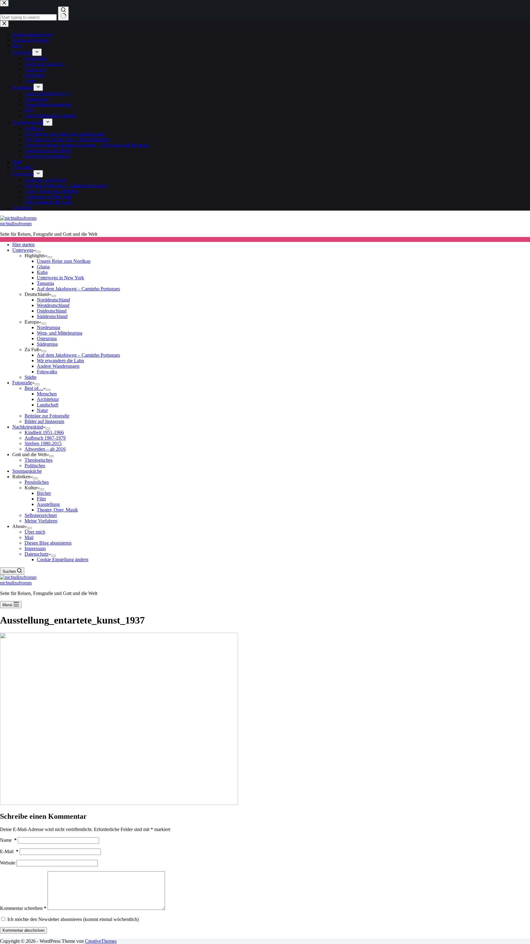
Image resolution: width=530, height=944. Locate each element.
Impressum (35, 548)
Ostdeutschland (52, 310)
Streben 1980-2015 (43, 443)
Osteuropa (47, 338)
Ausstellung (48, 504)
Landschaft (47, 404)
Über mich (35, 531)
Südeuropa (47, 344)
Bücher (44, 493)
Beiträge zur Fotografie (47, 415)
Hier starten (23, 244)
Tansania (45, 283)
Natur (42, 410)
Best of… (34, 388)
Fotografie (22, 382)
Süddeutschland (52, 316)
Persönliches (37, 482)
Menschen (47, 393)
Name (8, 840)
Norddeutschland (53, 299)
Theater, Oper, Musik (57, 509)
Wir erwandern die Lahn (60, 360)
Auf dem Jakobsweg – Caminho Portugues (78, 288)
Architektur (48, 399)
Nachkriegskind (27, 426)
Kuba (42, 272)
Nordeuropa (48, 327)
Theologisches (38, 460)
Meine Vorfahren (41, 520)
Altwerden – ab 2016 (45, 449)
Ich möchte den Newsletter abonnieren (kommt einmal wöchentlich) (72, 919)
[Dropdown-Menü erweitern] (38, 252)
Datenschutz (36, 554)
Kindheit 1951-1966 (44, 432)
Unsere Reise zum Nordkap (63, 261)
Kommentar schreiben (23, 908)
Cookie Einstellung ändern (62, 559)
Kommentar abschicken (23, 930)
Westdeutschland (53, 305)
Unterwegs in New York (60, 277)
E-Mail (9, 851)
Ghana (43, 266)
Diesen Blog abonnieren (48, 543)
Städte (30, 377)
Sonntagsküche (27, 471)
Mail (29, 537)
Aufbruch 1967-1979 (45, 438)
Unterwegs (22, 250)
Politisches (35, 465)
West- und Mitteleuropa (59, 333)
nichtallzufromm (16, 223)
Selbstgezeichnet (41, 515)
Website (7, 862)
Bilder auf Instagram (44, 421)
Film (41, 498)
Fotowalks (47, 371)
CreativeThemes (101, 941)
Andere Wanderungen (58, 366)
